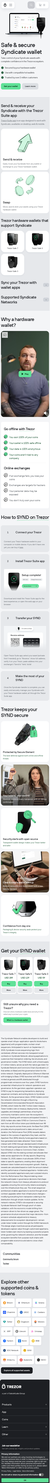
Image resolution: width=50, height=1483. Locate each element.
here (21, 547)
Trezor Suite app (8, 120)
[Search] (31, 5)
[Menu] (11, 5)
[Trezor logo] (5, 5)
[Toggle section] (46, 285)
